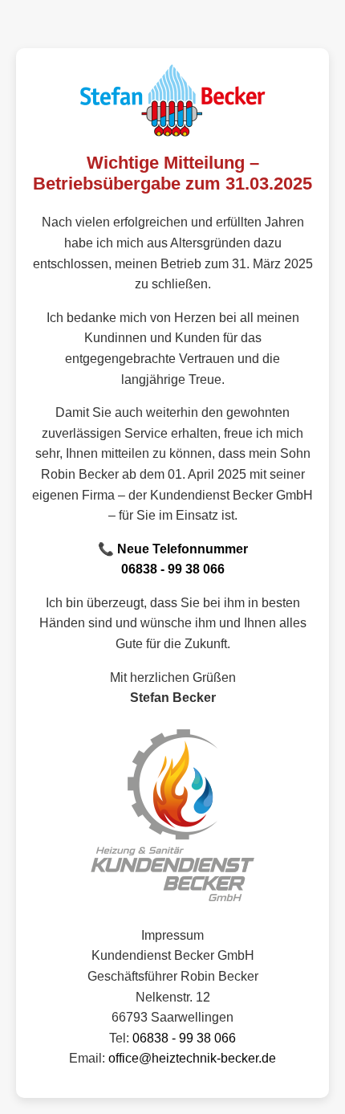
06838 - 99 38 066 (173, 569)
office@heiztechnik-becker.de (192, 1058)
